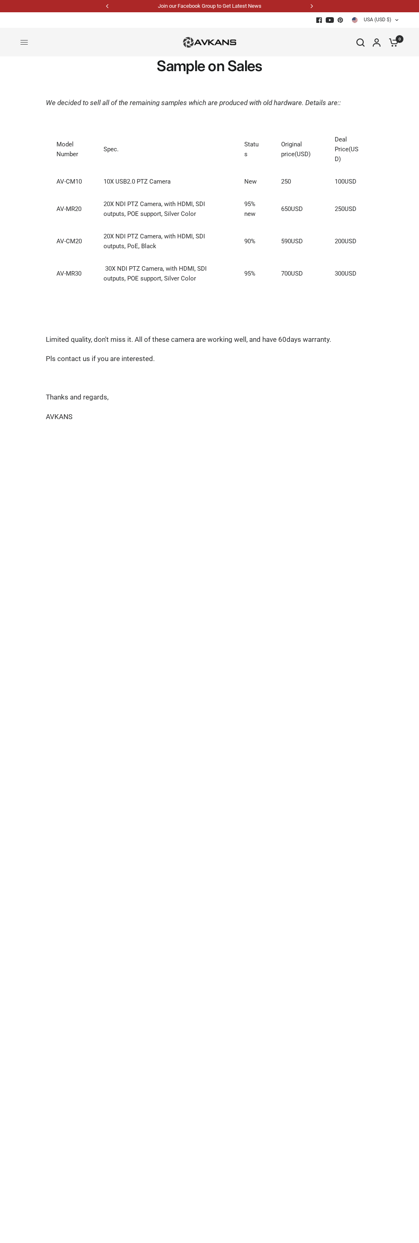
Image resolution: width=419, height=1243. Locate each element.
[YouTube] (329, 20)
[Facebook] (319, 20)
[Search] (360, 42)
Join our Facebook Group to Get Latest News (209, 6)
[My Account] (377, 42)
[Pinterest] (340, 20)
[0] (392, 42)
